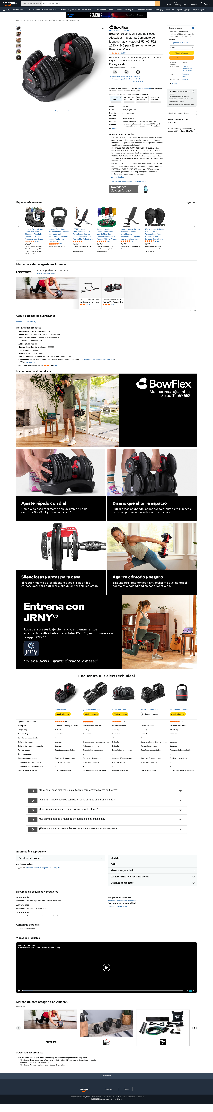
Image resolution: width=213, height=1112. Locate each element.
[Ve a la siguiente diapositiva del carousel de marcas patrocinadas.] (195, 1028)
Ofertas (63, 10)
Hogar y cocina (74, 10)
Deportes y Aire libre (145, 10)
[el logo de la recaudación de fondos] (24, 272)
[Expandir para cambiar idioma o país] (170, 4)
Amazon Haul (18, 10)
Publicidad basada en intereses (133, 1097)
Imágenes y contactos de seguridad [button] (122, 901)
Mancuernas (74, 20)
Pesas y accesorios (61, 20)
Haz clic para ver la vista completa (64, 111)
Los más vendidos (33, 10)
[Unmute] (194, 990)
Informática (86, 10)
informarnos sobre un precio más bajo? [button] (42, 868)
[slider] (102, 990)
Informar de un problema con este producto (129, 181)
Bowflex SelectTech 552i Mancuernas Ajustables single (40, 948)
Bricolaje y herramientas (164, 10)
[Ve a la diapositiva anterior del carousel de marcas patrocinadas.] (18, 1028)
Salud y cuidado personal (103, 10)
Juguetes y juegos (183, 10)
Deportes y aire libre (23, 20)
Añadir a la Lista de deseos (178, 113)
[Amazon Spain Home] (84, 1090)
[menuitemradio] (190, 990)
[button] (6, 9)
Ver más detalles (117, 177)
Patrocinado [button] (190, 311)
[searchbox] (98, 3)
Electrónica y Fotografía (125, 10)
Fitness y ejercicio (38, 20)
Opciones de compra (150, 714)
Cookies (118, 1097)
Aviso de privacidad (98, 1097)
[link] (35, 234)
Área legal (110, 1097)
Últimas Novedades (49, 10)
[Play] (18, 990)
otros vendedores (144, 88)
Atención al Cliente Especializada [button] (138, 79)
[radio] (18, 28)
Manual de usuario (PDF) (26, 321)
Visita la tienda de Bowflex (119, 30)
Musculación (49, 20)
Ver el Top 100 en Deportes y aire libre (99, 359)
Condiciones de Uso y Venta (80, 1097)
